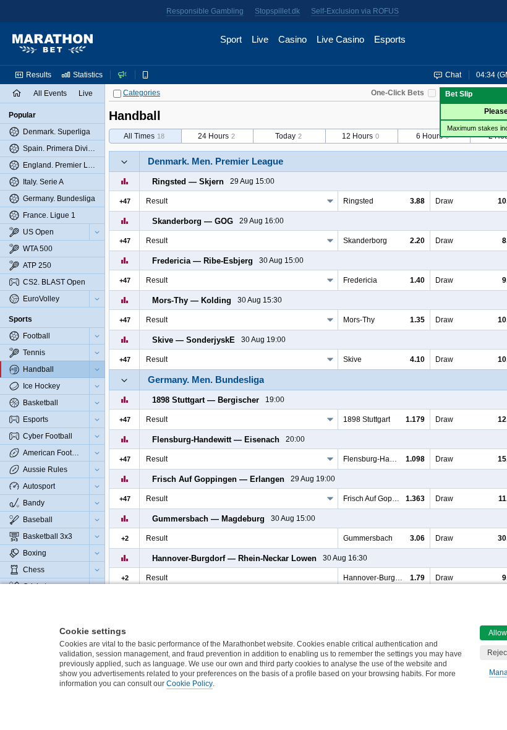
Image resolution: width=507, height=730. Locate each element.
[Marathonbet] (52, 44)
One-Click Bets (397, 92)
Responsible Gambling (205, 11)
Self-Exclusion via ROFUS (355, 11)
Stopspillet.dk (277, 11)
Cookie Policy (189, 683)
